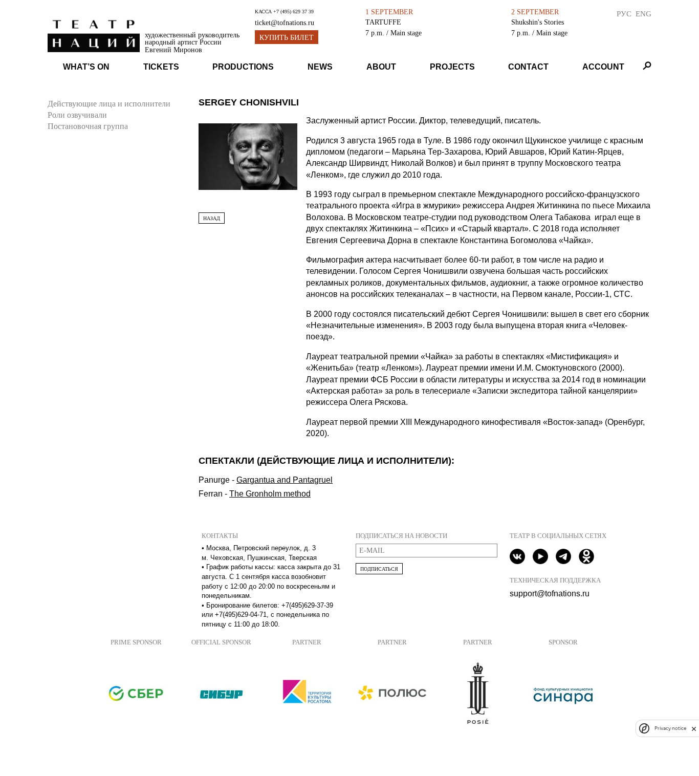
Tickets (161, 66)
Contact (528, 66)
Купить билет (286, 37)
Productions (243, 66)
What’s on (86, 66)
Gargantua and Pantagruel (284, 480)
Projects (452, 66)
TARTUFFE (383, 22)
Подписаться (379, 569)
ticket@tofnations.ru (284, 23)
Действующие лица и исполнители (109, 103)
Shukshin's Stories (537, 22)
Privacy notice (670, 728)
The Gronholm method (270, 493)
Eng (643, 13)
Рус (624, 13)
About (381, 66)
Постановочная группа (88, 126)
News (320, 66)
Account (603, 66)
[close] (694, 728)
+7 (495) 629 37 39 (293, 11)
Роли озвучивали (77, 115)
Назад (211, 218)
